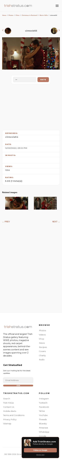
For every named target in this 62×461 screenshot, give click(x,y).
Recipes (43, 347)
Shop (41, 339)
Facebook (44, 407)
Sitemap (7, 423)
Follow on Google (40, 450)
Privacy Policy (9, 419)
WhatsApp (44, 432)
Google (42, 436)
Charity (42, 355)
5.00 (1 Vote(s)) (13, 181)
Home (4, 15)
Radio (42, 359)
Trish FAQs (8, 403)
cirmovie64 (11, 137)
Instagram (44, 398)
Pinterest (43, 428)
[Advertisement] (31, 106)
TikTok (42, 411)
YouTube (43, 415)
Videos (42, 334)
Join (18, 385)
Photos (11, 15)
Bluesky (43, 423)
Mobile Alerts (9, 411)
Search (6, 398)
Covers (42, 351)
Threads (43, 419)
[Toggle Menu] (57, 5)
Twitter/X (43, 403)
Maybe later (40, 455)
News (42, 343)
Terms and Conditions (13, 415)
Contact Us (8, 407)
